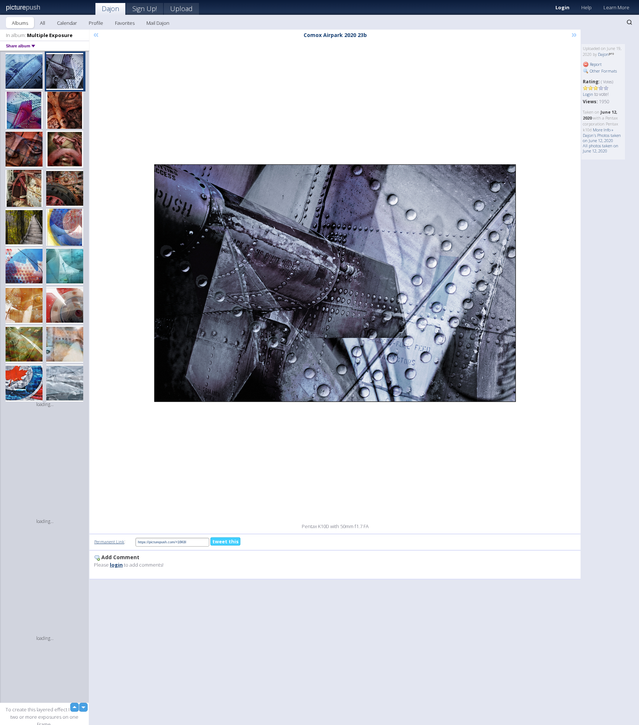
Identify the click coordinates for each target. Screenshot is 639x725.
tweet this (225, 541)
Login (562, 7)
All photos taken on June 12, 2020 (600, 148)
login (116, 564)
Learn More (616, 7)
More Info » (603, 129)
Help (586, 7)
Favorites (125, 23)
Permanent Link (109, 541)
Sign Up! (144, 8)
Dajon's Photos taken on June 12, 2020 (602, 137)
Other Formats (603, 71)
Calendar (67, 23)
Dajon (110, 8)
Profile (96, 23)
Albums (20, 23)
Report (595, 64)
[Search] (629, 22)
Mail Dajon (157, 23)
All (42, 23)
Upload (181, 8)
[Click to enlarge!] (335, 283)
